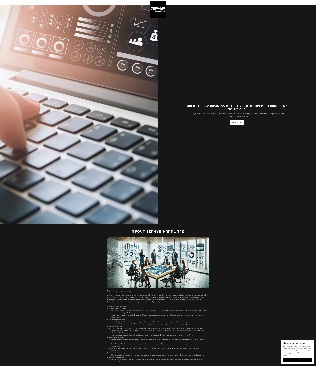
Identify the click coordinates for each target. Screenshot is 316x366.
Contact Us (237, 122)
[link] (158, 2)
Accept (297, 360)
